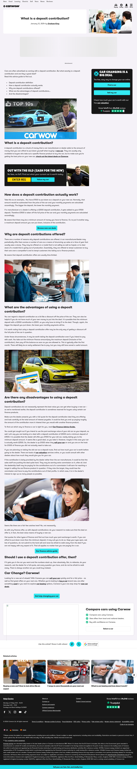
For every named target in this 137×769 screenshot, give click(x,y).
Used (10, 1)
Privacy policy (86, 721)
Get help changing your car (46, 596)
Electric (25, 1)
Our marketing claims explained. (15, 740)
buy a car (63, 581)
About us (45, 698)
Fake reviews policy (97, 721)
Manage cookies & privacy (53, 721)
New (5, 1)
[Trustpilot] (112, 111)
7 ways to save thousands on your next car (65, 686)
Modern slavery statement (113, 721)
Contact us (45, 701)
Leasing (17, 1)
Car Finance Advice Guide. (64, 427)
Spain (24, 730)
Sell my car (112, 93)
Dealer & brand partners (83, 701)
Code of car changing (127, 724)
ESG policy (77, 721)
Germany (15, 730)
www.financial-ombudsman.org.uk (118, 754)
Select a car (108, 629)
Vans (36, 1)
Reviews (50, 1)
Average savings (8, 743)
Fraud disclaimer (67, 721)
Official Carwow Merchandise (51, 710)
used (15, 584)
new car (59, 151)
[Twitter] (10, 713)
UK (7, 730)
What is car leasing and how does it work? (109, 686)
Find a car (112, 85)
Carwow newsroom (48, 707)
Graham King (53, 24)
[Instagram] (15, 713)
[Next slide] (134, 675)
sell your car (59, 443)
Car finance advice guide (46, 551)
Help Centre (8, 699)
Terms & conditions (37, 721)
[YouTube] (20, 713)
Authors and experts (48, 704)
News (42, 1)
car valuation (41, 453)
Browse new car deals (47, 228)
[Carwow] (11, 6)
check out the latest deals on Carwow (52, 156)
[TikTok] (25, 713)
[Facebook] (4, 713)
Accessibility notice (128, 721)
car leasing (41, 584)
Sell (31, 1)
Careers (78, 698)
